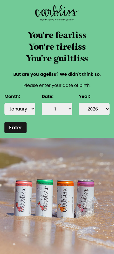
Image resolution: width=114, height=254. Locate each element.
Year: (84, 96)
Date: (47, 96)
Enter (15, 127)
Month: (12, 96)
